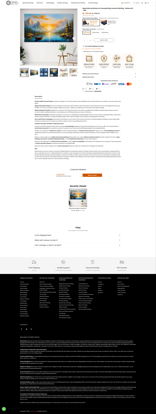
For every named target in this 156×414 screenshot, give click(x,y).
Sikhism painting (63, 307)
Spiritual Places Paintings (65, 302)
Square (99, 286)
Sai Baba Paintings (63, 300)
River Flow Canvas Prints (43, 156)
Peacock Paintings (24, 284)
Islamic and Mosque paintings (66, 311)
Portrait (100, 282)
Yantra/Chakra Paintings (65, 317)
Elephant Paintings (24, 299)
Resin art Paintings (83, 305)
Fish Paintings (23, 309)
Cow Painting (23, 296)
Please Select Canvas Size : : (93, 29)
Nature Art (42, 282)
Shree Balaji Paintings (64, 315)
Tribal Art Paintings (83, 288)
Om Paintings (62, 313)
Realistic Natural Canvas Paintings (69, 151)
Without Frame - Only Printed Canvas (94, 22)
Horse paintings (24, 305)
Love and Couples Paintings (85, 300)
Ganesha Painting (63, 288)
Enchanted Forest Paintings (103, 156)
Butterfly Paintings (24, 315)
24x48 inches (105, 32)
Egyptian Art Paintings (84, 296)
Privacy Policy (121, 284)
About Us (120, 282)
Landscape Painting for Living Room (59, 153)
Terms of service (121, 290)
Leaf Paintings (43, 300)
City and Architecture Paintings (86, 294)
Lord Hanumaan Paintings (65, 298)
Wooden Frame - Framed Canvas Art (112, 22)
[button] (136, 3)
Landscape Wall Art (115, 151)
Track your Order (122, 292)
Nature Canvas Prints (55, 151)
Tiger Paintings (23, 288)
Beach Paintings (43, 298)
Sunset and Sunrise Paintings (46, 286)
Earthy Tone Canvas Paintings (101, 151)
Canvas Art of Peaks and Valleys (70, 155)
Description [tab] (38, 96)
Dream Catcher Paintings (85, 302)
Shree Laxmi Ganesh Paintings (66, 305)
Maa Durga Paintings (64, 294)
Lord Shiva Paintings (64, 290)
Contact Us (120, 294)
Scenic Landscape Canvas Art (42, 153)
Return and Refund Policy (124, 286)
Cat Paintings (23, 301)
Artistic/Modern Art (83, 283)
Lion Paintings (23, 286)
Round (99, 288)
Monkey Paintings (24, 290)
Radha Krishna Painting (64, 286)
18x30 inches (86, 32)
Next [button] (74, 38)
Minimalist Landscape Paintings (94, 153)
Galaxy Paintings (83, 307)
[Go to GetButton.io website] (3, 412)
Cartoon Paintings (83, 292)
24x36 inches (95, 32)
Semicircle (100, 292)
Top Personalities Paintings (85, 309)
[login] (142, 3)
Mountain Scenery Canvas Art (110, 153)
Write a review (92, 175)
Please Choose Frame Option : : (100, 18)
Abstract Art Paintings (84, 286)
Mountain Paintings (44, 307)
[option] (48, 37)
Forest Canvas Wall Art (89, 156)
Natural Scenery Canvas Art (42, 151)
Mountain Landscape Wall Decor (53, 155)
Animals (22, 282)
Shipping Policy (121, 288)
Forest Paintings (43, 304)
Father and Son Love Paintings (86, 298)
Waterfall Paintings (44, 296)
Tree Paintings (43, 294)
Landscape (100, 284)
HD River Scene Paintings (76, 156)
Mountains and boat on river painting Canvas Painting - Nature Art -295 (78, 208)
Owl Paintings (23, 307)
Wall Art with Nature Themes (86, 151)
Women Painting (82, 290)
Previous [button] (23, 38)
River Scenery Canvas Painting (102, 155)
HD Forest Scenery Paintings (61, 158)
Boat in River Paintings (45, 302)
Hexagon (100, 290)
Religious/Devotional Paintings (66, 283)
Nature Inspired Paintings (46, 284)
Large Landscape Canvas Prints (77, 153)
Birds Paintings (23, 292)
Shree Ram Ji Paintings (64, 296)
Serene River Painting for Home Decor (60, 156)
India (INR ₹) (127, 3)
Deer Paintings (23, 294)
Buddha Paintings (63, 292)
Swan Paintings (23, 311)
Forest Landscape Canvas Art (46, 158)
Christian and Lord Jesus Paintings (67, 309)
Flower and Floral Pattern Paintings (48, 292)
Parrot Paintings (24, 313)
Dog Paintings (23, 303)
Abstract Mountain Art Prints (86, 155)
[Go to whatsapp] (4, 409)
